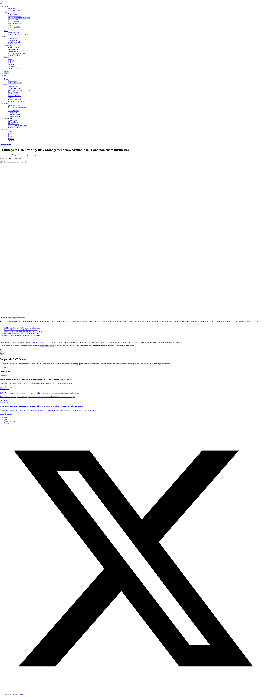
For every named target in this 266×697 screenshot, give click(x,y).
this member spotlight (47, 346)
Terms (21, 694)
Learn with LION (14, 33)
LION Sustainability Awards (17, 53)
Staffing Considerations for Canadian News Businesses (22, 328)
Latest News (12, 8)
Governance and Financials (17, 29)
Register (11, 61)
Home (6, 417)
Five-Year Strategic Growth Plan (19, 18)
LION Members (13, 21)
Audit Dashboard (14, 42)
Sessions (11, 64)
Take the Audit (13, 40)
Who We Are (12, 14)
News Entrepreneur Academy (18, 34)
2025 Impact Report (14, 16)
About (6, 12)
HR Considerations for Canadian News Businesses (21, 330)
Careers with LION (14, 27)
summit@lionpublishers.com (137, 364)
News (6, 6)
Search (6, 72)
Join (5, 75)
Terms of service (9, 421)
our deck (109, 364)
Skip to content (5, 1)
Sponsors (11, 66)
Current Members (14, 47)
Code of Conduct (14, 55)
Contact (6, 423)
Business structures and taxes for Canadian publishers (21, 333)
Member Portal (13, 49)
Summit (6, 57)
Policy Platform (13, 19)
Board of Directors (14, 23)
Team (10, 25)
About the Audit (13, 38)
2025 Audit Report (14, 44)
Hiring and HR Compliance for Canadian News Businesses (23, 332)
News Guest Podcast (15, 10)
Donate (6, 73)
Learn (6, 31)
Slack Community (14, 51)
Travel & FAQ (13, 68)
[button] (133, 691)
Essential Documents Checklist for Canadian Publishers (22, 335)
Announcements (5, 145)
